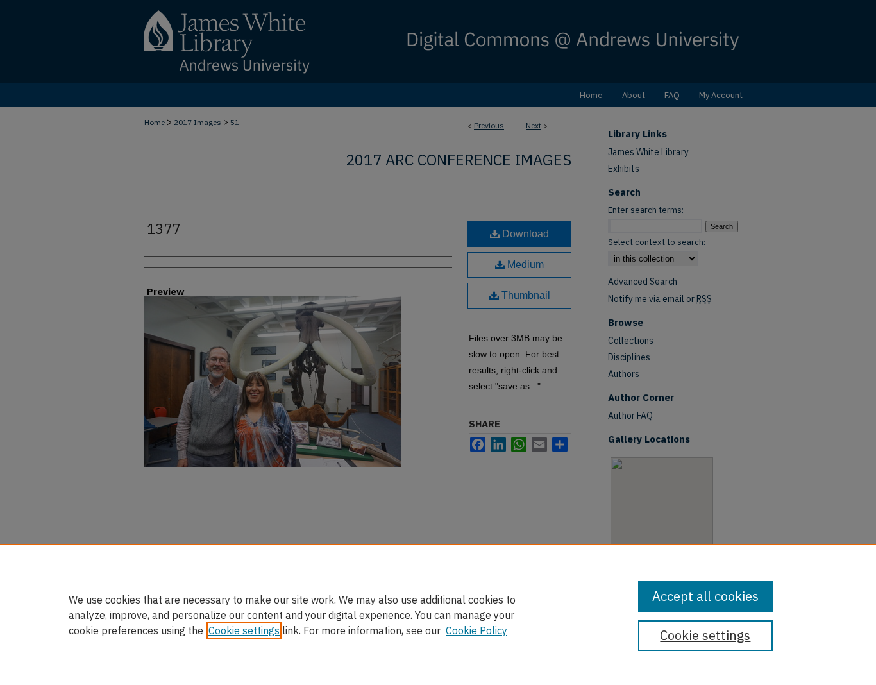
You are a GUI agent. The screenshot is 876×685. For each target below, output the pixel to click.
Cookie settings (244, 630)
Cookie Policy (476, 630)
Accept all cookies (705, 596)
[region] (438, 614)
